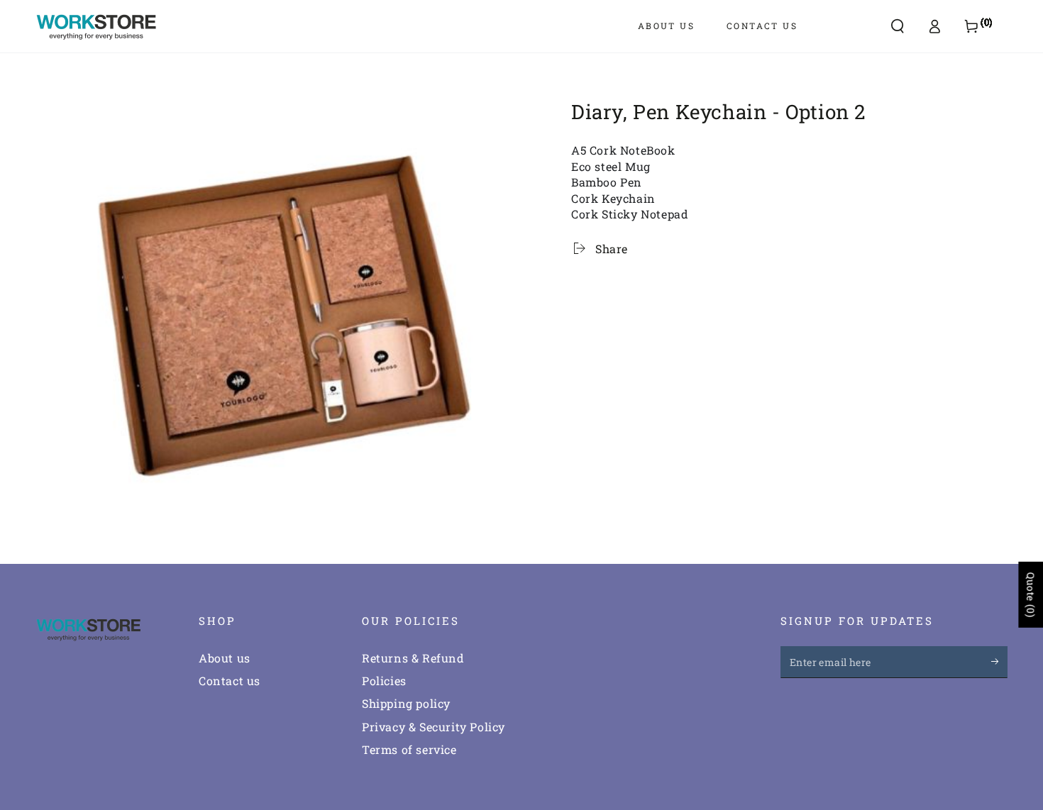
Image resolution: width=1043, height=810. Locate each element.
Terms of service (409, 749)
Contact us (229, 680)
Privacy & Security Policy (433, 726)
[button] (897, 26)
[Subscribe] (999, 661)
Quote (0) (1030, 594)
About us (224, 657)
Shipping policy (406, 703)
